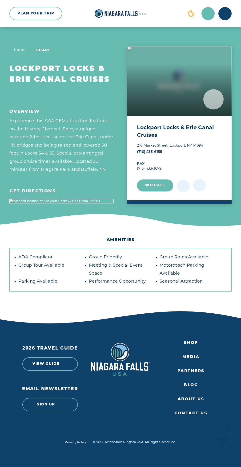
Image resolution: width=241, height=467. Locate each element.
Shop (191, 343)
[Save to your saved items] (183, 186)
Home (20, 50)
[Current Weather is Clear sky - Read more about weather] (191, 13)
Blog (191, 385)
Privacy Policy (76, 442)
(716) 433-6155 (149, 152)
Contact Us (190, 413)
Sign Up (46, 404)
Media (191, 357)
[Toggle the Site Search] (208, 13)
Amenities (121, 240)
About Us (191, 399)
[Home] (120, 13)
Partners (191, 371)
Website (155, 185)
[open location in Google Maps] (61, 201)
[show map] (199, 185)
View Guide (45, 364)
